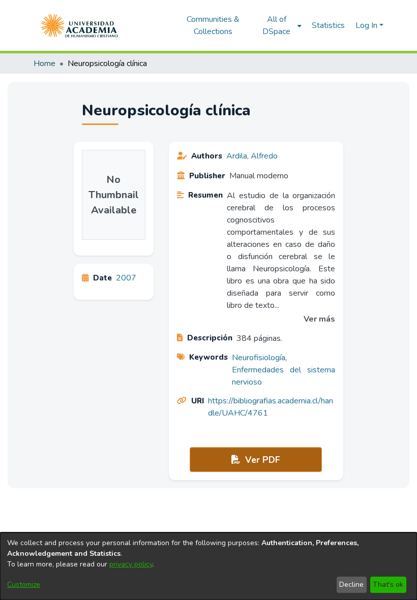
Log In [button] (367, 25)
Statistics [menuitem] (328, 25)
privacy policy (131, 564)
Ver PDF (261, 460)
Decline (351, 584)
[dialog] (208, 566)
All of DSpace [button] (276, 25)
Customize (23, 584)
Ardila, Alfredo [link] (252, 156)
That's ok (388, 584)
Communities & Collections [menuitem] (213, 25)
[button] (79, 25)
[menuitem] (279, 25)
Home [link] (44, 63)
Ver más (319, 319)
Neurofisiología (258, 357)
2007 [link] (126, 277)
